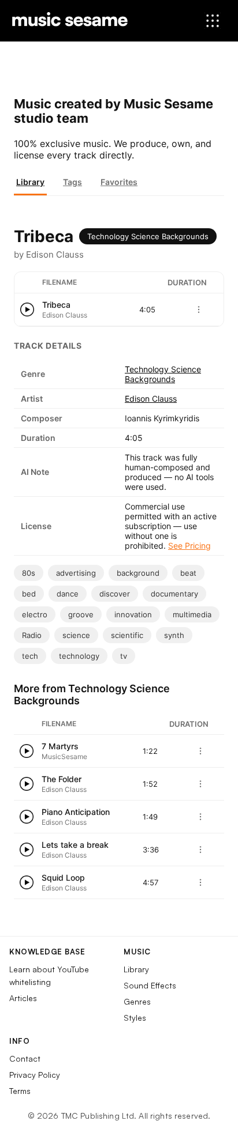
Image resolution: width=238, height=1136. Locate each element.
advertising (76, 573)
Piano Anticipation (76, 812)
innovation (133, 614)
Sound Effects (150, 985)
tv (123, 656)
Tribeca (56, 305)
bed (29, 593)
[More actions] (199, 309)
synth (174, 635)
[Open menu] (212, 20)
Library (30, 182)
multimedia (192, 614)
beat (188, 573)
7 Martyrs (60, 746)
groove (81, 614)
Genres (137, 1001)
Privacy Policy (34, 1075)
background (138, 573)
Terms (20, 1091)
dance (68, 593)
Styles (135, 1017)
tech (30, 656)
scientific (127, 635)
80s (28, 573)
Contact (24, 1058)
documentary (174, 593)
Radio (32, 635)
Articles (23, 998)
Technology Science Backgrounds (148, 236)
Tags (72, 182)
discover (114, 593)
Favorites (119, 182)
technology (79, 656)
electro (34, 614)
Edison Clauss (151, 398)
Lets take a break (75, 845)
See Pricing (189, 545)
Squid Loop (63, 877)
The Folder (61, 779)
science (76, 635)
